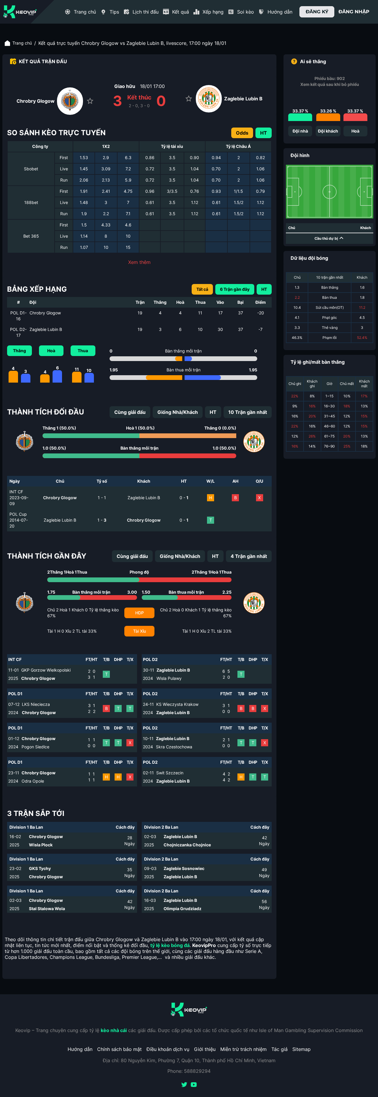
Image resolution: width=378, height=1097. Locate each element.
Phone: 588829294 (189, 1071)
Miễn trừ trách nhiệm (243, 1049)
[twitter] (184, 1085)
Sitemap (301, 1049)
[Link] (20, 11)
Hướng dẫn (80, 1049)
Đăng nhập (353, 11)
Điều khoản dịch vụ (167, 1049)
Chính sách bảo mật (119, 1049)
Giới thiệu (205, 1049)
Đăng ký (317, 11)
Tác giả (279, 1049)
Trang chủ (22, 42)
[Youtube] (193, 1085)
